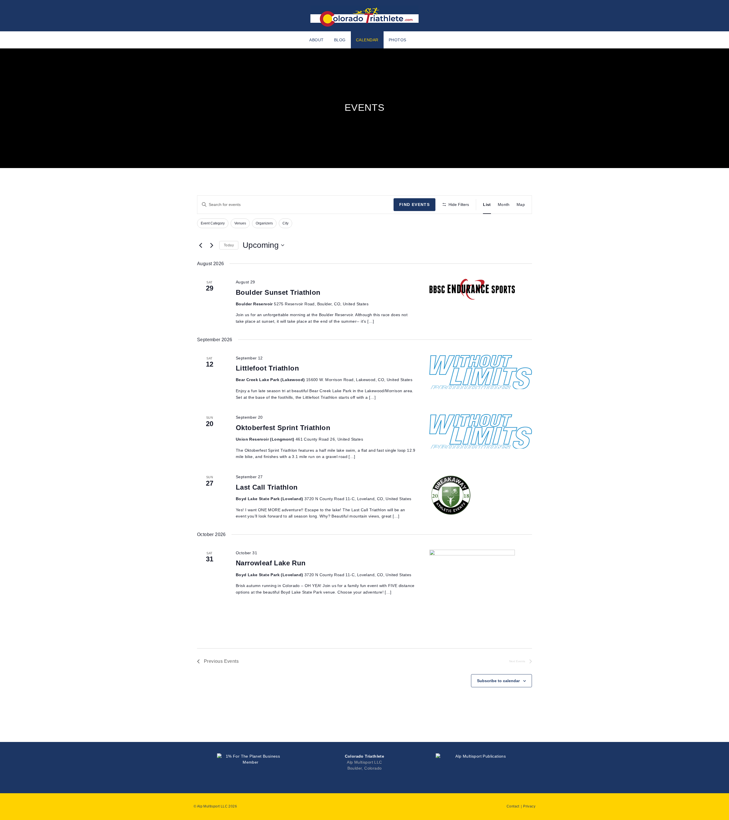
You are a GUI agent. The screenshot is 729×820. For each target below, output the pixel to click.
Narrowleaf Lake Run (271, 563)
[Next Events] (211, 245)
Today (229, 245)
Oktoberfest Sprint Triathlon (283, 428)
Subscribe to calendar (498, 680)
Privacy (529, 806)
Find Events (414, 204)
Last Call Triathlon (267, 487)
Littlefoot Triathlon (267, 368)
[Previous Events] (200, 245)
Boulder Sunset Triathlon (278, 292)
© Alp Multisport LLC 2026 (215, 806)
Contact (513, 806)
